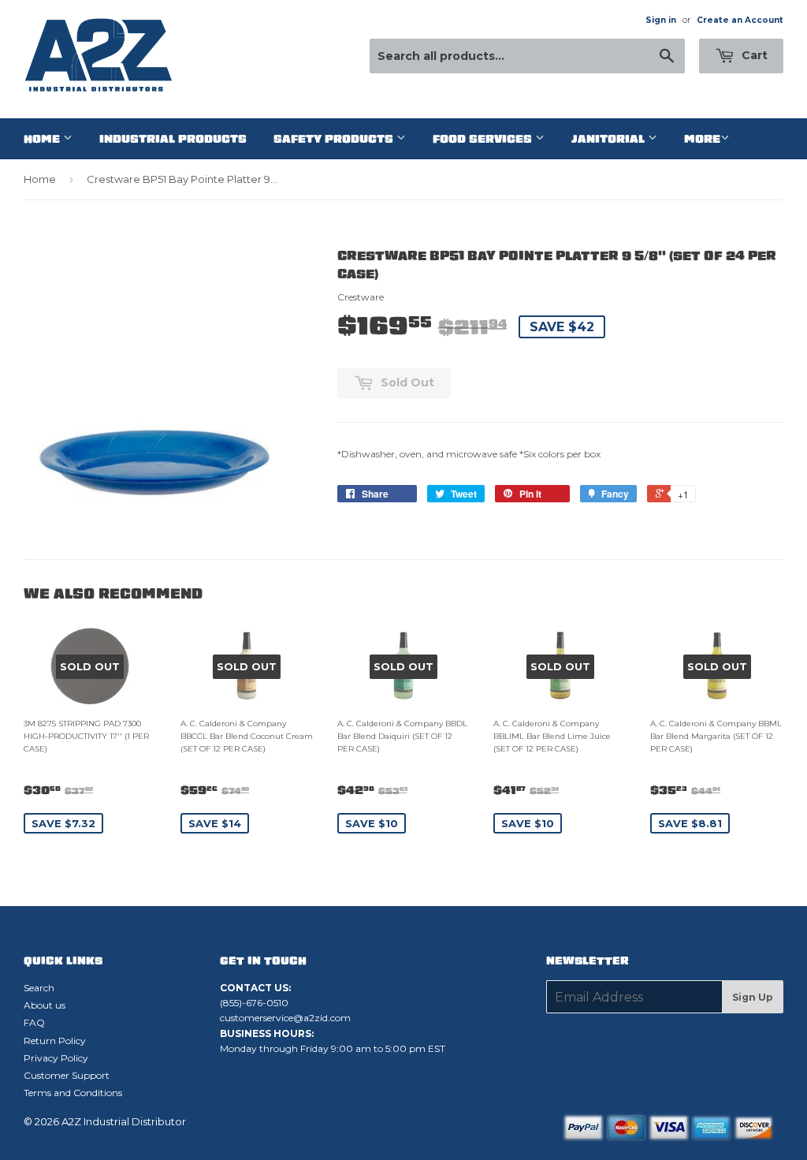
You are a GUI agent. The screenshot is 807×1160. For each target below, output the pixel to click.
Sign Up (752, 997)
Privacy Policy (56, 1058)
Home (43, 138)
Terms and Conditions (73, 1092)
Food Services (484, 138)
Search (39, 988)
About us (44, 1005)
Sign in (660, 20)
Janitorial (609, 138)
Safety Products (334, 138)
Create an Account (740, 20)
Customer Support (67, 1075)
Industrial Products (173, 138)
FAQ (34, 1022)
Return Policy (55, 1040)
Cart (753, 55)
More (702, 138)
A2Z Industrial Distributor (123, 1121)
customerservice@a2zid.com (285, 1018)
